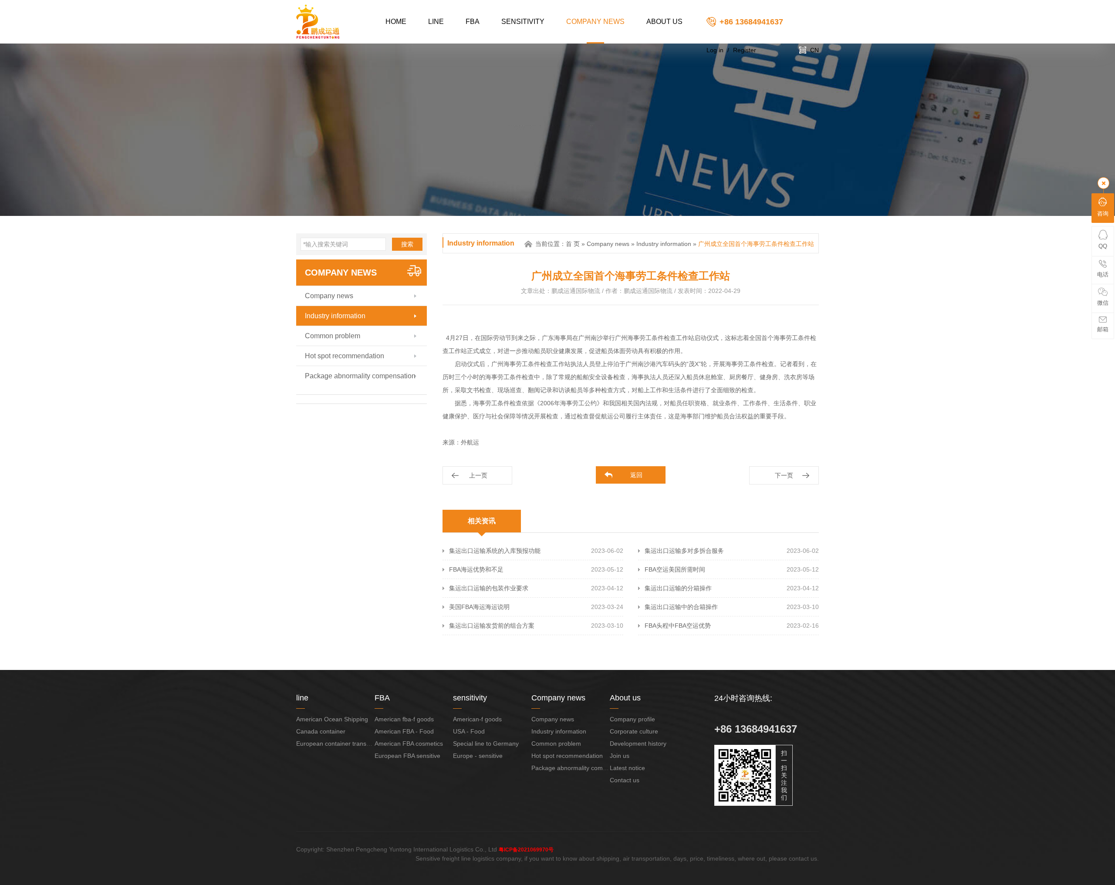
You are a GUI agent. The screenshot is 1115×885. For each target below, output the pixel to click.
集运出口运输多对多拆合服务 (684, 550)
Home (395, 21)
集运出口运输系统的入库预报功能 (495, 550)
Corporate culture (634, 731)
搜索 (407, 244)
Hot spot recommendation (344, 356)
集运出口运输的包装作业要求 (488, 588)
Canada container (320, 731)
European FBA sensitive (407, 755)
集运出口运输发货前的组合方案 (491, 625)
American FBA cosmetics (409, 743)
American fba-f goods (404, 719)
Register (744, 50)
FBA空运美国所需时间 (675, 569)
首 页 (573, 243)
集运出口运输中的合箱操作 (681, 606)
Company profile (632, 719)
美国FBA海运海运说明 (479, 606)
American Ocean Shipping (332, 719)
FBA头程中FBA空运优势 (678, 625)
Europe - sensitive (478, 755)
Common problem (332, 336)
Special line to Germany (486, 743)
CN (814, 50)
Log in (714, 50)
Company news (595, 21)
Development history (638, 743)
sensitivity (522, 21)
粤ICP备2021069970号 (526, 850)
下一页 (784, 475)
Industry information (335, 316)
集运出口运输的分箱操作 (678, 588)
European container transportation (343, 743)
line (436, 21)
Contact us (624, 780)
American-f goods (477, 719)
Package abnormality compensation (360, 376)
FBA (473, 21)
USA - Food (469, 731)
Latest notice (627, 767)
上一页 (478, 475)
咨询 (1102, 213)
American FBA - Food (404, 731)
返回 (636, 474)
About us (664, 21)
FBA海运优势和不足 (476, 569)
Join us (619, 755)
